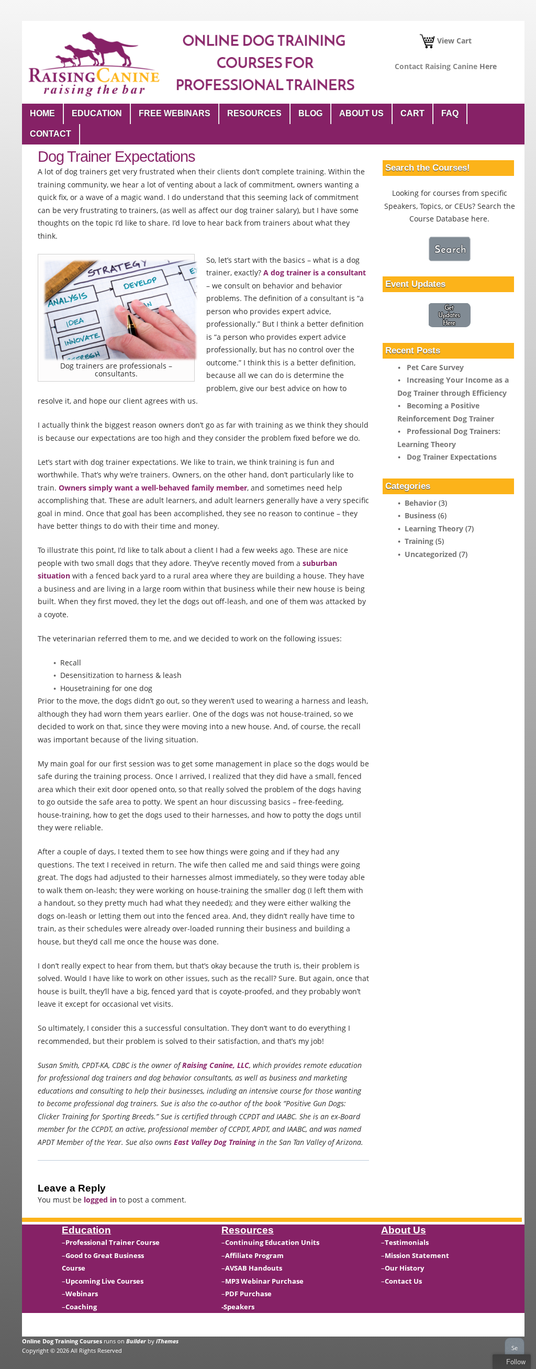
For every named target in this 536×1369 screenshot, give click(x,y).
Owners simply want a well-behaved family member (153, 488)
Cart (412, 113)
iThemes (167, 1341)
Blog (310, 113)
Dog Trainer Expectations (452, 457)
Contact (50, 133)
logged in (100, 1200)
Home (42, 113)
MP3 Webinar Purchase (264, 1281)
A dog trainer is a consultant (314, 272)
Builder (136, 1341)
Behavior (421, 503)
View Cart (453, 41)
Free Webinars (174, 113)
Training (419, 541)
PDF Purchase (248, 1293)
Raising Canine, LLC (215, 1065)
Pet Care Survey (435, 367)
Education (97, 113)
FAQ (450, 113)
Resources (254, 113)
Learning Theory (434, 528)
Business (420, 515)
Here (488, 66)
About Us (361, 113)
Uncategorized (431, 554)
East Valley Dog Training (215, 1142)
